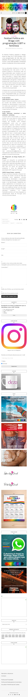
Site (2, 255)
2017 (3, 636)
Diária (3, 361)
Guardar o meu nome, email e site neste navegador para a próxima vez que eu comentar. (14, 264)
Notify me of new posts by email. (9, 293)
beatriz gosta (5, 219)
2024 (3, 638)
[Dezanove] (14, 6)
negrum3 (12, 223)
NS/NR (5, 313)
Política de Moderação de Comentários (11, 682)
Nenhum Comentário (17, 48)
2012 (10, 635)
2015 (20, 635)
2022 (20, 636)
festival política (5, 223)
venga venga (19, 223)
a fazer (14, 36)
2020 (13, 636)
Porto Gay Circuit (20, 1)
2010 (3, 635)
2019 (10, 636)
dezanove (14, 211)
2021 (16, 636)
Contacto (3, 676)
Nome (3, 242)
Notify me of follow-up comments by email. (12, 289)
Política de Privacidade (7, 679)
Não (4, 311)
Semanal (4, 363)
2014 (16, 635)
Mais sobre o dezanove (7, 673)
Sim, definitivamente (8, 309)
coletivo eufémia (5, 221)
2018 (6, 636)
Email (3, 248)
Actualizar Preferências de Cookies (10, 684)
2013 (13, 635)
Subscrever (14, 366)
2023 (23, 636)
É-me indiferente (7, 310)
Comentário (4, 267)
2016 (23, 635)
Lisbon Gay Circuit (8, 1)
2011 (6, 635)
